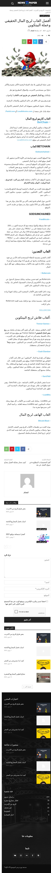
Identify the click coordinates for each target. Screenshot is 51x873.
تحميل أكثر (28, 687)
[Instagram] (21, 855)
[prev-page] (9, 546)
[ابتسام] (29, 30)
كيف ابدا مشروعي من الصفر (14, 661)
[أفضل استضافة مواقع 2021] (43, 538)
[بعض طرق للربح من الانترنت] (43, 512)
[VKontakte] (15, 855)
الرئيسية (47, 10)
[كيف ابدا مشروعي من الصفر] (43, 664)
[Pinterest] (29, 41)
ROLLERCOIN (44, 310)
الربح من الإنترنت (39, 10)
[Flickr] (26, 855)
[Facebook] (40, 41)
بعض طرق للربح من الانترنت (16, 509)
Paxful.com (10, 111)
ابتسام (32, 30)
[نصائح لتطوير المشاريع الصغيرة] (43, 678)
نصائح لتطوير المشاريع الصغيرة (14, 674)
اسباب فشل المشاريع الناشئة (16, 521)
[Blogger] (38, 855)
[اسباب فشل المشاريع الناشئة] (43, 525)
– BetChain (43, 122)
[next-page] (5, 546)
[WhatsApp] (24, 41)
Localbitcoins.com (24, 111)
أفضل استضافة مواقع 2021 (15, 534)
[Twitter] (35, 41)
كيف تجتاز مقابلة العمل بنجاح (15, 462)
